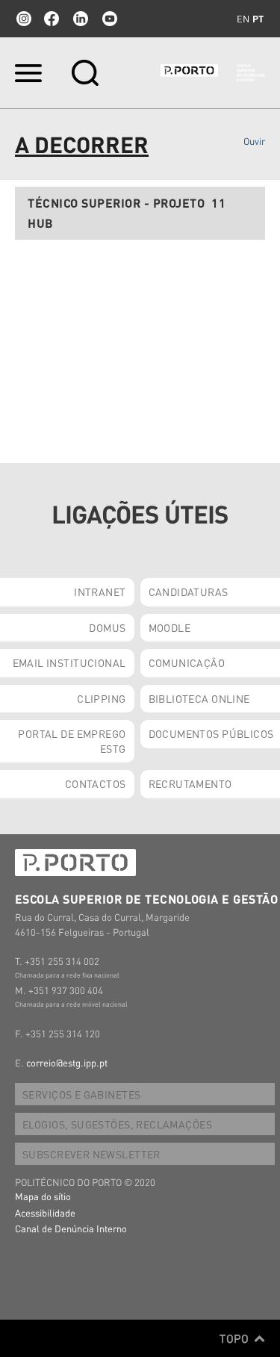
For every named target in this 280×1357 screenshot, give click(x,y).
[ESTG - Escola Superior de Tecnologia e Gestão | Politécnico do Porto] (213, 73)
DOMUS (107, 627)
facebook (51, 18)
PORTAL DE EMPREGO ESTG (71, 741)
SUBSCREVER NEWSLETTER (91, 1154)
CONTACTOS (95, 783)
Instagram (22, 18)
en (243, 19)
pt (258, 19)
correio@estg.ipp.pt (67, 1062)
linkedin (80, 18)
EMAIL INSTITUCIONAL (69, 662)
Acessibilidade (45, 1212)
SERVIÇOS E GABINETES (81, 1094)
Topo (236, 1338)
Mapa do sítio (43, 1196)
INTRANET (99, 591)
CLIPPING (101, 698)
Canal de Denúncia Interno (71, 1228)
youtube (109, 18)
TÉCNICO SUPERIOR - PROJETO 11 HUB (126, 213)
